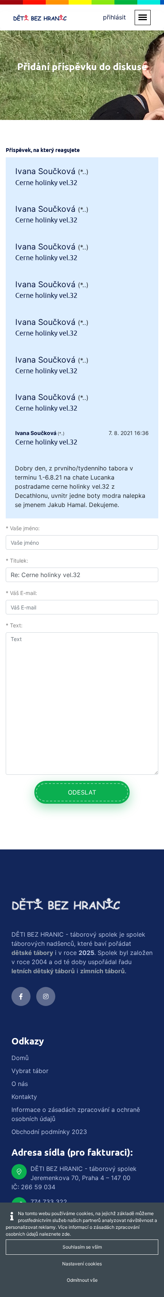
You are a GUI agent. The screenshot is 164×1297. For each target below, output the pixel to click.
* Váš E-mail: (21, 593)
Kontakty (24, 1096)
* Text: (14, 625)
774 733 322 (49, 1202)
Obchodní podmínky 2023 (49, 1131)
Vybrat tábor (29, 1071)
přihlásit (114, 17)
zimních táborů (102, 971)
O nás (19, 1083)
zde (66, 1234)
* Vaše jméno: (23, 528)
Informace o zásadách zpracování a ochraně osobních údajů (75, 1114)
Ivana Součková (45, 171)
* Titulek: (17, 560)
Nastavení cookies (82, 1264)
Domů (20, 1058)
